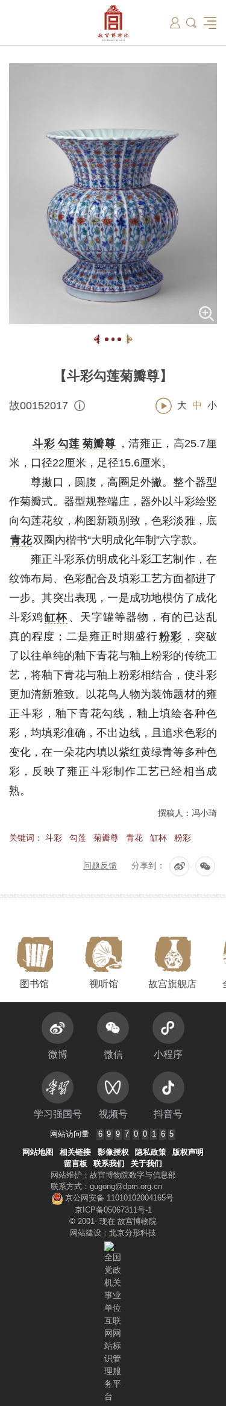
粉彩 (182, 838)
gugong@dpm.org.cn (126, 1186)
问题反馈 (100, 865)
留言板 (75, 1164)
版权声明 (188, 1152)
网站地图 (38, 1152)
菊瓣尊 (106, 838)
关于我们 (146, 1164)
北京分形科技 (132, 1233)
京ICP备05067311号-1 (113, 1210)
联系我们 (109, 1164)
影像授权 (113, 1152)
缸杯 (158, 838)
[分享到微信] (205, 866)
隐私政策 (150, 1152)
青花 (134, 838)
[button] (191, 22)
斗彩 (53, 838)
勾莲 (77, 838)
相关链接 (75, 1152)
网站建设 (85, 1233)
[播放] (163, 406)
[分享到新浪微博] (179, 866)
